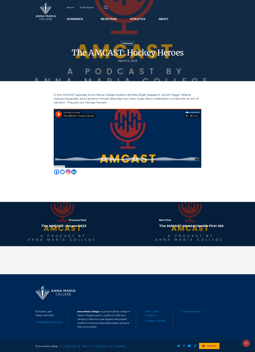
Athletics (137, 19)
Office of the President (151, 313)
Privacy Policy (101, 346)
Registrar (109, 19)
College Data (70, 346)
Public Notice (87, 7)
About (164, 19)
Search (106, 7)
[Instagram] (68, 171)
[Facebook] (56, 171)
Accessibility (119, 346)
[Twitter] (62, 171)
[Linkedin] (73, 171)
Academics (75, 19)
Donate (211, 345)
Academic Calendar (155, 320)
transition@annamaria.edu (49, 322)
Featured (127, 43)
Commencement (191, 311)
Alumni (70, 7)
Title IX (85, 346)
